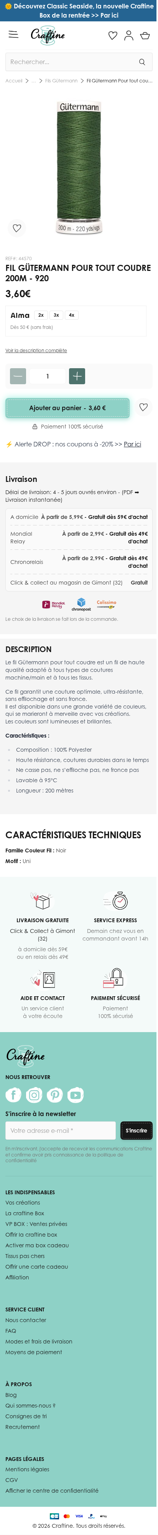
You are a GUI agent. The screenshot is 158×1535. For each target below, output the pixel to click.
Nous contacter (25, 1320)
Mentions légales (27, 1469)
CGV (11, 1480)
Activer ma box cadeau (37, 1245)
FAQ (10, 1330)
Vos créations (22, 1202)
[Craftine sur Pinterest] (55, 1095)
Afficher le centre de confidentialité (52, 1490)
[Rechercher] (141, 61)
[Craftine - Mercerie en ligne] (48, 35)
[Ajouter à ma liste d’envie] (17, 228)
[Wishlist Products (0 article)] (112, 35)
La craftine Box (24, 1213)
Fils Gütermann (61, 81)
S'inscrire (136, 1130)
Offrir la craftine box (31, 1234)
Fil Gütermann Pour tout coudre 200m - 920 (120, 81)
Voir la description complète (36, 350)
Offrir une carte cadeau (36, 1266)
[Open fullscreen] (79, 167)
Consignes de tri (26, 1416)
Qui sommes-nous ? (30, 1405)
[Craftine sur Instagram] (34, 1095)
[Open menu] (13, 34)
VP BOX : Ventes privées (36, 1224)
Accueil (13, 81)
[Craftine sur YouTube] (75, 1095)
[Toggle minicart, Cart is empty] (145, 35)
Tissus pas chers (24, 1256)
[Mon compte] (129, 35)
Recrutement (22, 1427)
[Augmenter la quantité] (77, 376)
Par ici (132, 444)
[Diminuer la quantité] (18, 376)
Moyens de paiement (33, 1352)
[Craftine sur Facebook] (13, 1095)
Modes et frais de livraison (38, 1341)
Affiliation (17, 1277)
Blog (10, 1395)
